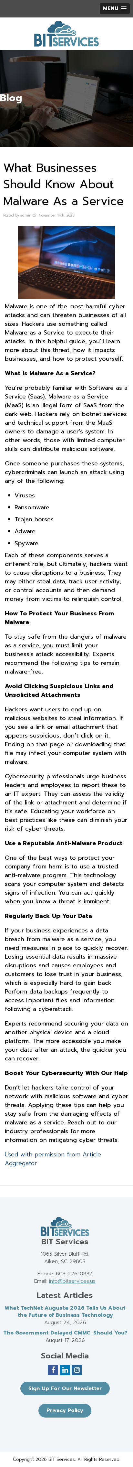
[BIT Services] (66, 34)
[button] (115, 8)
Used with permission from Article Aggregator (53, 1159)
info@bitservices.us (72, 1281)
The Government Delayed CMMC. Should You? (65, 1333)
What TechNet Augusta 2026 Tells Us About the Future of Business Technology (65, 1311)
